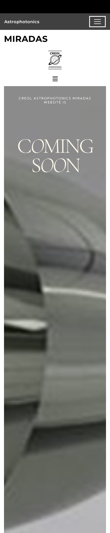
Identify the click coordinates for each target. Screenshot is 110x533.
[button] (55, 79)
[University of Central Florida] (40, 6)
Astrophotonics (22, 21)
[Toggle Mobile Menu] (105, 6)
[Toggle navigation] (97, 21)
